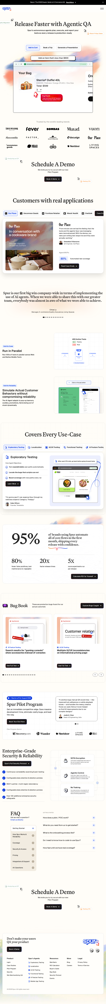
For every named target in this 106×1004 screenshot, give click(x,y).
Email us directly (17, 820)
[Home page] (91, 942)
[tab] (33, 47)
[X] (97, 950)
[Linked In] (91, 950)
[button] (103, 2)
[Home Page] (6, 8)
